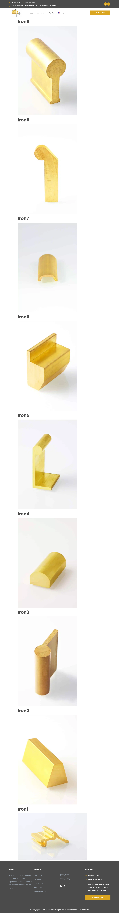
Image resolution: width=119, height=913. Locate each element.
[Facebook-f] (108, 4)
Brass (31, 13)
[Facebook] (64, 886)
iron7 (23, 218)
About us (40, 13)
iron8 (23, 120)
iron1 (23, 809)
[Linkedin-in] (105, 4)
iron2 (23, 711)
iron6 (23, 317)
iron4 (23, 514)
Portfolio (52, 13)
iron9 (23, 21)
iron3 (23, 612)
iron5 (23, 415)
